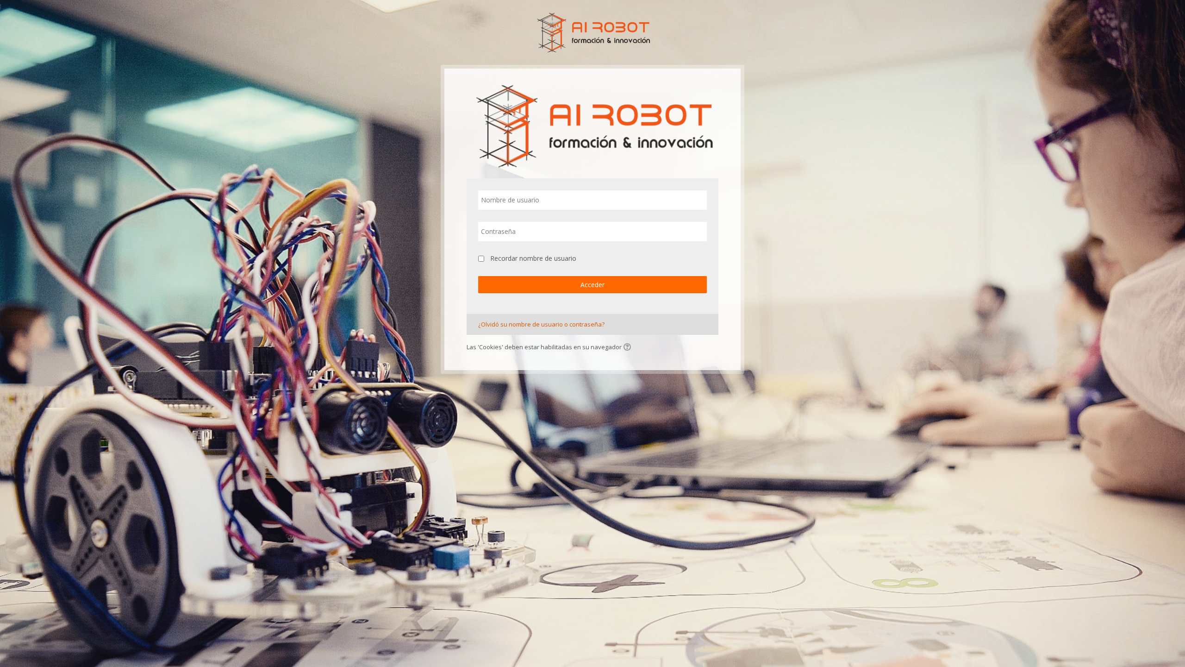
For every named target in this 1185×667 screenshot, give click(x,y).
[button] (628, 348)
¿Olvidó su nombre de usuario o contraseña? (541, 324)
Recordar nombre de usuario (533, 258)
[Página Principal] (592, 31)
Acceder (592, 284)
